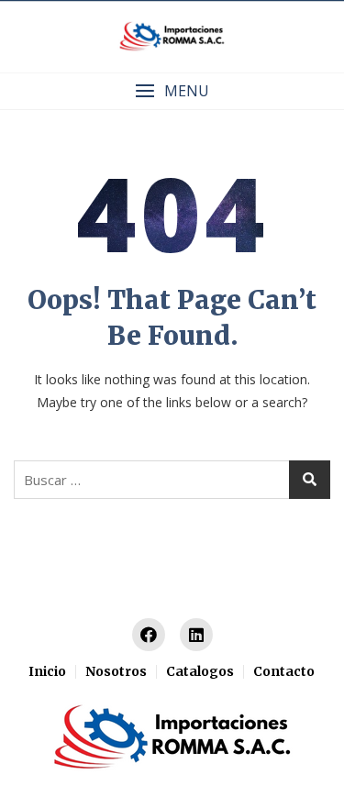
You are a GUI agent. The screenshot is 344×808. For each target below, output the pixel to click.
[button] (172, 91)
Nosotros (116, 671)
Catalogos (200, 671)
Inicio (47, 671)
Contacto (284, 671)
